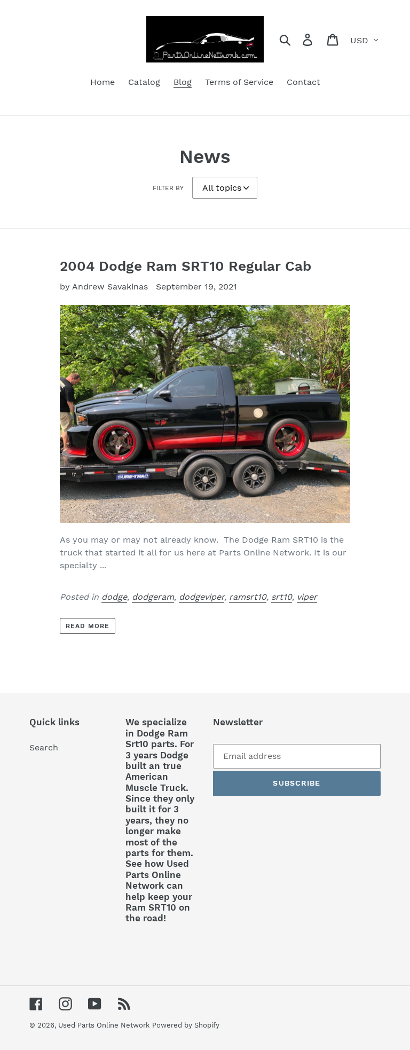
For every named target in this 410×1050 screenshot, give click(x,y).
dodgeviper (201, 597)
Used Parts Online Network (103, 1025)
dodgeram (153, 597)
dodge (114, 597)
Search (43, 747)
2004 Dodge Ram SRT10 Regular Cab (185, 266)
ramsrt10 (247, 597)
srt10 (281, 597)
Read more (87, 626)
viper (307, 597)
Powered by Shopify (185, 1025)
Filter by (168, 188)
